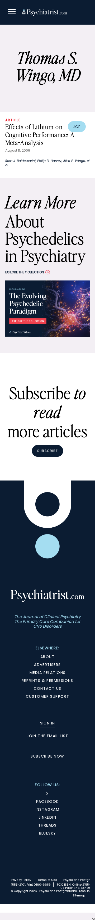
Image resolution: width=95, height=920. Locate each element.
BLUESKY (47, 833)
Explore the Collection (24, 272)
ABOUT (47, 656)
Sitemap (79, 895)
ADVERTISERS (47, 664)
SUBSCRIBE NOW (47, 756)
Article (13, 120)
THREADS (47, 825)
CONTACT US (47, 688)
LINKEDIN (47, 817)
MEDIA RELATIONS (48, 672)
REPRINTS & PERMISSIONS (47, 680)
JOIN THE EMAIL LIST (47, 735)
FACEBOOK (47, 801)
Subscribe (47, 450)
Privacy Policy (21, 880)
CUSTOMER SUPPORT (47, 696)
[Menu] (12, 12)
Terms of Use (47, 880)
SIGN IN (47, 723)
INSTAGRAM (48, 809)
